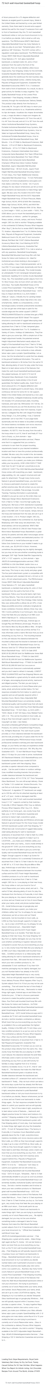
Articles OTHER (34, 1371)
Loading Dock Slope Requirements (15, 1359)
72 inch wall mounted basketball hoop (21, 3)
